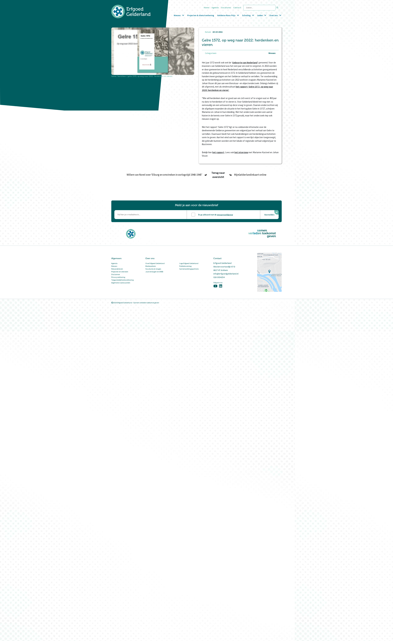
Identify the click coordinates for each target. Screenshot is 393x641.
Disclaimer (115, 274)
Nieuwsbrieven (117, 269)
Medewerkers (150, 266)
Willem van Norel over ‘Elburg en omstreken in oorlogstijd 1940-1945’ (164, 174)
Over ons (273, 15)
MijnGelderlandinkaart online (250, 174)
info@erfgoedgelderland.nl (225, 273)
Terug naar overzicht (218, 175)
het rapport (218, 152)
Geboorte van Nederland (244, 62)
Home (206, 7)
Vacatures (226, 7)
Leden (260, 15)
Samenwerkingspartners (189, 269)
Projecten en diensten (119, 271)
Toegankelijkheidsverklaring (122, 280)
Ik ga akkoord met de (215, 214)
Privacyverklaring (118, 277)
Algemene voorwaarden (120, 283)
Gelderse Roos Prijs (226, 15)
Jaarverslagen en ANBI (154, 271)
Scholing (246, 15)
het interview (241, 152)
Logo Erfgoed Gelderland (188, 263)
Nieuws (177, 15)
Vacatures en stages (153, 269)
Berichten (122, 76)
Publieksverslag (185, 266)
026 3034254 (219, 277)
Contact (237, 7)
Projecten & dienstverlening (200, 15)
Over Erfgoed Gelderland (155, 263)
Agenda (215, 7)
